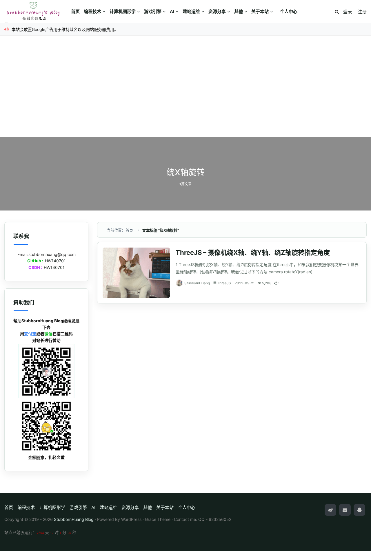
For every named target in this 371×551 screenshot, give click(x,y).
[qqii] (359, 510)
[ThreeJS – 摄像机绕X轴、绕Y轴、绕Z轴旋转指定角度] (136, 273)
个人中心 (288, 11)
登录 (347, 11)
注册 (362, 11)
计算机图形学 (123, 11)
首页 (75, 11)
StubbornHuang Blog (74, 519)
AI (172, 11)
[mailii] (345, 510)
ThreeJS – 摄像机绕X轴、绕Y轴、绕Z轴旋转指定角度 (253, 252)
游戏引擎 (152, 11)
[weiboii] (330, 510)
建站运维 (191, 11)
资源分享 (217, 11)
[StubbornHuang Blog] (36, 11)
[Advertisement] (185, 93)
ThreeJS (224, 283)
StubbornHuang (197, 283)
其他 (238, 11)
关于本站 (260, 11)
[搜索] (337, 12)
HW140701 (55, 260)
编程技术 (92, 11)
